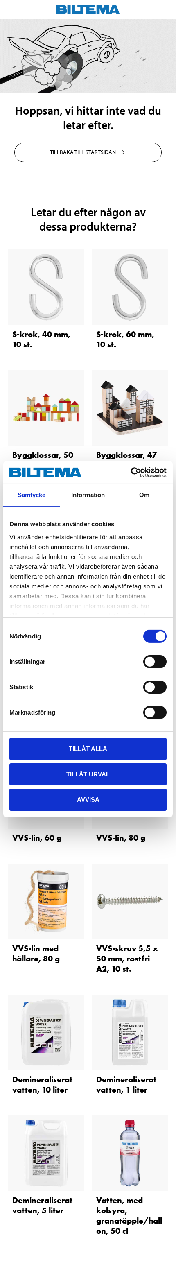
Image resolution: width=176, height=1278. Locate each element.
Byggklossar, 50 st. (42, 460)
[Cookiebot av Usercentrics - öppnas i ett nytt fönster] (131, 472)
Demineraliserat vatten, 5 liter (42, 1205)
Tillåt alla (88, 748)
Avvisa (88, 799)
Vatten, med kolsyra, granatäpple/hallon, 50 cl (129, 1215)
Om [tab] (144, 494)
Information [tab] (88, 494)
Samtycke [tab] (32, 494)
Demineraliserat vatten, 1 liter (126, 1084)
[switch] (155, 661)
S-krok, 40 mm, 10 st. (41, 339)
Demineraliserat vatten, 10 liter (42, 1084)
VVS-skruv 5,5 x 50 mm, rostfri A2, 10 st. (127, 958)
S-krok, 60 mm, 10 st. (125, 339)
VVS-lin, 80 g (120, 837)
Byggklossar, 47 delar (126, 460)
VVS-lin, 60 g (36, 837)
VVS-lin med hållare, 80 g (36, 953)
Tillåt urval (88, 774)
